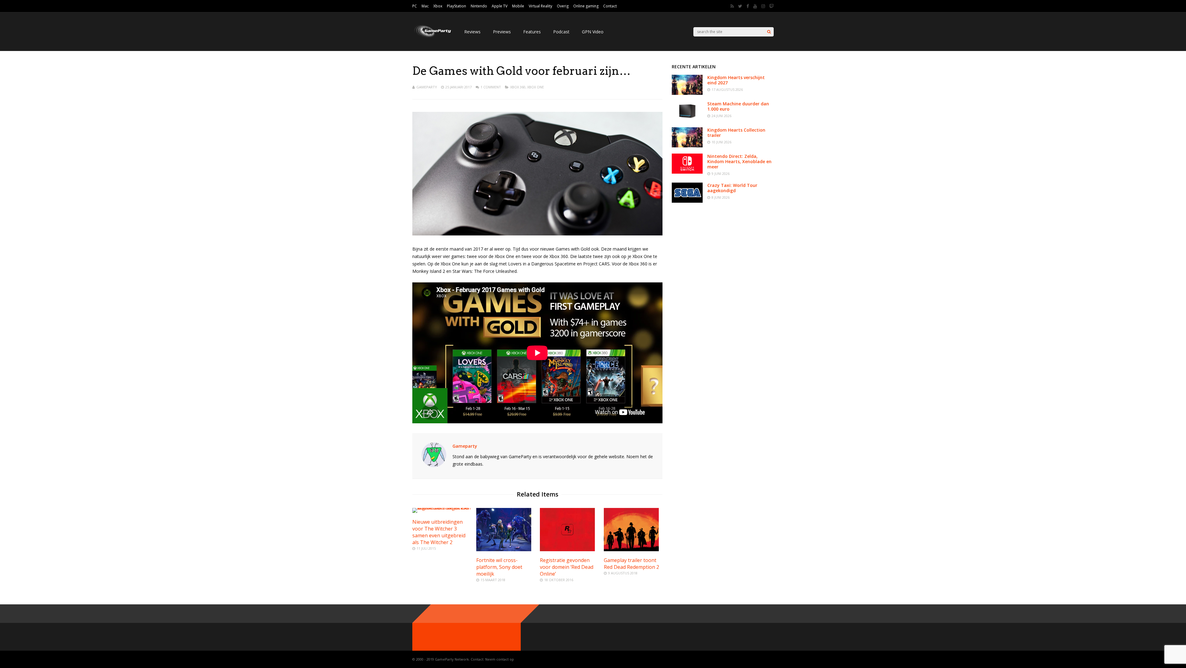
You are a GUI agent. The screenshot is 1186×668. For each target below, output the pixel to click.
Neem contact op (499, 659)
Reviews (472, 32)
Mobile (518, 6)
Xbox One (535, 87)
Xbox (437, 6)
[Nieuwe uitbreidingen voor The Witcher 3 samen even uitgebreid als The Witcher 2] (441, 508)
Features (532, 32)
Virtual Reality (540, 6)
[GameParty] (432, 37)
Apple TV (499, 6)
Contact (610, 6)
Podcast (561, 32)
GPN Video (593, 32)
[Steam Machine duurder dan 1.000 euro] (687, 119)
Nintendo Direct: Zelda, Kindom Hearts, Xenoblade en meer (739, 161)
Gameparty (426, 87)
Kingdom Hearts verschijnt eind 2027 (736, 80)
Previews (502, 32)
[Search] (769, 31)
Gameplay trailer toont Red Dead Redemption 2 (631, 563)
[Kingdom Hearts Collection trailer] (687, 146)
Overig (563, 6)
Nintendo (479, 6)
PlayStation (456, 6)
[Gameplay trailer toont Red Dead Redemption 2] (631, 549)
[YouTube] (755, 6)
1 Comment (491, 87)
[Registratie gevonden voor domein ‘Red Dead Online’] (567, 549)
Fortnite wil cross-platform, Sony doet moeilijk (499, 567)
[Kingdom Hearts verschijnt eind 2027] (687, 93)
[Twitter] (740, 6)
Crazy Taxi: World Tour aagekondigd (732, 187)
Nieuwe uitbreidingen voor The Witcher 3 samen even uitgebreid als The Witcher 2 (438, 532)
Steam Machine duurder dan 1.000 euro (738, 106)
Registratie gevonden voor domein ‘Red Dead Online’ (566, 567)
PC (414, 6)
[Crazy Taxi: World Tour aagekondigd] (687, 201)
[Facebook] (748, 6)
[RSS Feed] (732, 6)
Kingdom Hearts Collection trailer (736, 132)
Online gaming (586, 6)
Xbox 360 (517, 87)
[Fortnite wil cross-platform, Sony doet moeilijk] (503, 549)
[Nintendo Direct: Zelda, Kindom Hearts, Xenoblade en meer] (687, 172)
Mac (425, 6)
